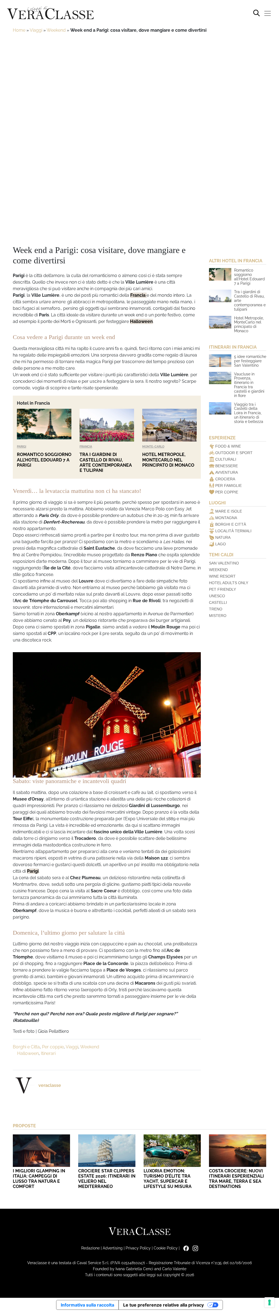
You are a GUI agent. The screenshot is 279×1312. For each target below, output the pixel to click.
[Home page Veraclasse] (50, 13)
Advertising (113, 1248)
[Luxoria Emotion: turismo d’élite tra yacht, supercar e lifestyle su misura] (172, 1150)
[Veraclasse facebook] (185, 1248)
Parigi (21, 446)
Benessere (226, 466)
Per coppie (53, 1046)
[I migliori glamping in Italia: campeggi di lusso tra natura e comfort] (41, 1150)
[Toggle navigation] (267, 13)
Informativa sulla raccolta (87, 1305)
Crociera (225, 479)
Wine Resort (222, 576)
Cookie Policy (166, 1248)
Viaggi (36, 30)
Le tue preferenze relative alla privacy (163, 1305)
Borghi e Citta (26, 1046)
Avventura (226, 472)
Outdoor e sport (234, 453)
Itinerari (48, 1053)
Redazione (90, 1248)
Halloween (141, 321)
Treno (215, 609)
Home (19, 30)
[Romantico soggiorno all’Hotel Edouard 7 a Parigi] (44, 425)
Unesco (217, 596)
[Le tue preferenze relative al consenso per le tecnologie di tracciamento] (269, 1302)
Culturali (225, 459)
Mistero (217, 615)
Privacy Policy (138, 1248)
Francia (138, 295)
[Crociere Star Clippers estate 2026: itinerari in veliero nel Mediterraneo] (106, 1150)
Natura (223, 537)
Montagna (226, 518)
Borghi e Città (230, 524)
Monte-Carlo (153, 446)
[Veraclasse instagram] (194, 1248)
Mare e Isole (228, 511)
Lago (220, 544)
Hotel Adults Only (228, 583)
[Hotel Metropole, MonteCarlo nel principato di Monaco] (169, 425)
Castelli (218, 602)
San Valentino (224, 563)
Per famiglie (228, 485)
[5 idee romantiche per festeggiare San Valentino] (220, 360)
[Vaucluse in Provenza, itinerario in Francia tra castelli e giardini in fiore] (220, 378)
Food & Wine (228, 446)
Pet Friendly (222, 589)
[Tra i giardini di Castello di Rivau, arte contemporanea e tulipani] (107, 425)
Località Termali (233, 531)
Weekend (56, 30)
